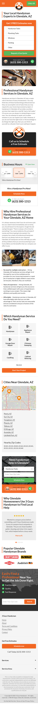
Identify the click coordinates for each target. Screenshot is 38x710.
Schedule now (19, 646)
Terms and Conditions (9, 626)
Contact (5, 632)
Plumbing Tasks (13, 33)
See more (19, 365)
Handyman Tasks (14, 29)
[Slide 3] (20, 542)
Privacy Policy (7, 629)
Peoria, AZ (7, 414)
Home (4, 620)
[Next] (35, 172)
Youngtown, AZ (9, 420)
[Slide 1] (16, 542)
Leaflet (34, 409)
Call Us (31, 3)
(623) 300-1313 (21, 152)
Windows (11, 38)
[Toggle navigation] (3, 3)
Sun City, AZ (8, 417)
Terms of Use (21, 701)
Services (5, 660)
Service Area (7, 669)
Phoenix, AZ (8, 423)
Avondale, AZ (9, 432)
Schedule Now (19, 194)
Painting (11, 43)
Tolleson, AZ (8, 426)
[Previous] (3, 172)
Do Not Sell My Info (10, 701)
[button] (19, 398)
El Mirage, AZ (9, 429)
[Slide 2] (18, 542)
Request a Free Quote (19, 53)
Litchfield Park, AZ (10, 435)
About (4, 623)
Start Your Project (19, 370)
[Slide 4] (22, 542)
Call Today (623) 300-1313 (19, 652)
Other (10, 47)
